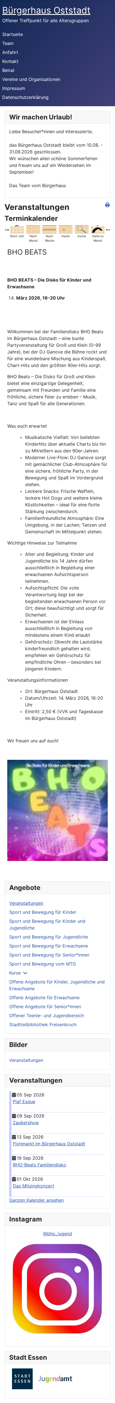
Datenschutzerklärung (25, 97)
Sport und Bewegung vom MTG (42, 964)
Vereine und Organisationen (31, 79)
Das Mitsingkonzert (33, 1186)
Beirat (8, 70)
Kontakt (10, 61)
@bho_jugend (57, 1233)
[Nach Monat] (33, 229)
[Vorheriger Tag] (8, 229)
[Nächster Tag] (107, 229)
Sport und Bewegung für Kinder (42, 912)
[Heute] (66, 229)
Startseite (12, 34)
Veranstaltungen (26, 903)
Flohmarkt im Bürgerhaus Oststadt (49, 1143)
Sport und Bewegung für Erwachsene (48, 946)
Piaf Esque (24, 1101)
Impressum (13, 88)
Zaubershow (26, 1122)
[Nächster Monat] (109, 229)
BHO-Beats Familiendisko (39, 1165)
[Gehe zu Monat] (98, 229)
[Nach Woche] (49, 229)
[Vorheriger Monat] (5, 229)
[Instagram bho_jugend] (57, 1289)
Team (8, 43)
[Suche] (82, 229)
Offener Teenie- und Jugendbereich (46, 1015)
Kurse (15, 973)
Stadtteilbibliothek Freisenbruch (42, 1024)
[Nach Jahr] (17, 229)
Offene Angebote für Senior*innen (45, 1006)
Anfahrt (10, 52)
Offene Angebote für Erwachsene (44, 997)
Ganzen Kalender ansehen (36, 1200)
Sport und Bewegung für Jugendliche (48, 937)
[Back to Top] (105, 1393)
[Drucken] (108, 205)
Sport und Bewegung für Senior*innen (49, 955)
